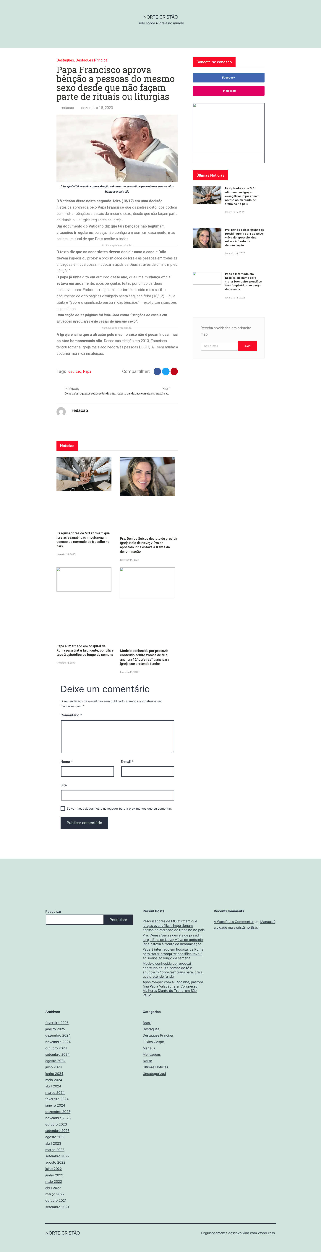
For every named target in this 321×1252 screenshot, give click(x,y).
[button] (229, 77)
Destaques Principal (92, 60)
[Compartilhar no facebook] (157, 371)
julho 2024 (53, 1067)
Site (64, 785)
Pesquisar (53, 911)
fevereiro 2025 (57, 1023)
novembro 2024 (58, 1042)
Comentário (71, 715)
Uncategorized (154, 1074)
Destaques (65, 60)
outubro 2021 (55, 1200)
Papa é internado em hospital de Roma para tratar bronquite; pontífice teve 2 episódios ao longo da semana (85, 650)
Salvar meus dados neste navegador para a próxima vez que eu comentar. (119, 808)
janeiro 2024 (55, 1105)
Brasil (147, 1023)
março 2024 (55, 1093)
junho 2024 (54, 1074)
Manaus (149, 1048)
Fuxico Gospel (154, 1042)
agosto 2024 (55, 1061)
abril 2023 (53, 1143)
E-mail (127, 762)
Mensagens (152, 1054)
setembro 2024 (57, 1054)
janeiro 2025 (55, 1029)
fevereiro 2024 (57, 1099)
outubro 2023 (56, 1124)
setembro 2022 (57, 1156)
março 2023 (54, 1150)
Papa (87, 371)
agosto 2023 (55, 1137)
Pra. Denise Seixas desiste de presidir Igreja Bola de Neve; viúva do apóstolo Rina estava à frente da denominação (244, 237)
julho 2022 (53, 1169)
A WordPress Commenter (234, 922)
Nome (67, 762)
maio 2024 (53, 1080)
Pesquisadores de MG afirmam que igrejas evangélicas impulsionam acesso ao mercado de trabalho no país (242, 196)
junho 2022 (54, 1175)
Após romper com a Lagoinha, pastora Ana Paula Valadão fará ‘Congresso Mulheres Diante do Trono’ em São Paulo (173, 988)
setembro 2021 (57, 1207)
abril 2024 (53, 1086)
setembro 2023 (57, 1131)
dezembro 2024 (58, 1035)
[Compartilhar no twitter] (166, 371)
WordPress (266, 1233)
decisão (74, 371)
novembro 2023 (58, 1118)
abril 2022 (53, 1188)
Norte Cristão (160, 17)
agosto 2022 (55, 1162)
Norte (147, 1061)
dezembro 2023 (57, 1112)
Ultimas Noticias (155, 1067)
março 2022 (54, 1194)
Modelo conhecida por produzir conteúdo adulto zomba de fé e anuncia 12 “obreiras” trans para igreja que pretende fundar (172, 970)
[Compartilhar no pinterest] (174, 371)
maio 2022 (53, 1181)
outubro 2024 (56, 1048)
